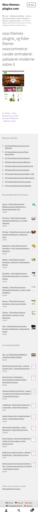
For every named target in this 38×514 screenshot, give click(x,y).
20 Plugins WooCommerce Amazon (17, 170)
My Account (6, 510)
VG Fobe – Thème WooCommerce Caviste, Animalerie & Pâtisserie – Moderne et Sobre (17, 18)
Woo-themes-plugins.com (11, 7)
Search (19, 510)
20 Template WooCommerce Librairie (18, 182)
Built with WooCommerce (11, 489)
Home (6, 16)
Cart (29, 508)
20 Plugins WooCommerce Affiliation (17, 162)
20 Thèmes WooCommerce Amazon (17, 158)
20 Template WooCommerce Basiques (18, 186)
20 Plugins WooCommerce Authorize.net (19, 166)
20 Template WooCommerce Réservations (19, 178)
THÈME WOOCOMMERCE (17, 16)
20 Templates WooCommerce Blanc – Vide (19, 174)
